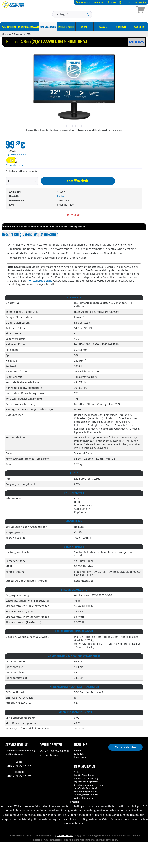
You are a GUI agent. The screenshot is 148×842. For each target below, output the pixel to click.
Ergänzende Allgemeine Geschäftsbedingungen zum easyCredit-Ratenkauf (88, 785)
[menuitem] (83, 2)
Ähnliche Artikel (10, 226)
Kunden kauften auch (30, 226)
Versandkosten (65, 835)
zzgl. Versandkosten (16, 154)
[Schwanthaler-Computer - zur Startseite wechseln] (13, 10)
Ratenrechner (48, 234)
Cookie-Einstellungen (85, 775)
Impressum (80, 757)
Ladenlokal (79, 753)
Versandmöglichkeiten (85, 791)
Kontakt (78, 750)
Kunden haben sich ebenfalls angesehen (64, 226)
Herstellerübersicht (40, 280)
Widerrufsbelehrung (84, 797)
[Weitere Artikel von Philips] (136, 42)
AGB (76, 771)
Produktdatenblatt (15, 165)
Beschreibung (11, 234)
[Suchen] (87, 14)
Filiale (113, 2)
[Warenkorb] (128, 10)
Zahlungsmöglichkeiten (86, 794)
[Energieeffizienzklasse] (16, 160)
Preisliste (126, 2)
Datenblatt (30, 234)
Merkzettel (98, 2)
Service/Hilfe (140, 2)
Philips (60, 196)
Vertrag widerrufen (125, 747)
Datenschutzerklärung (86, 778)
